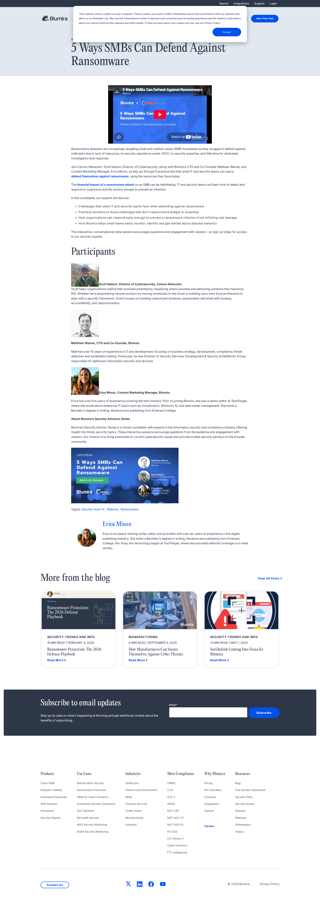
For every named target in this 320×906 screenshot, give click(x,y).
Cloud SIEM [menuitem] (48, 783)
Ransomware (130, 509)
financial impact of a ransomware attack (105, 184)
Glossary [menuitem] (240, 810)
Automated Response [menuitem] (54, 797)
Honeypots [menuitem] (47, 810)
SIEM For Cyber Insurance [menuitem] (92, 797)
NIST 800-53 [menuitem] (175, 824)
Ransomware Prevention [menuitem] (91, 789)
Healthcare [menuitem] (132, 783)
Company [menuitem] (210, 797)
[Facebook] (151, 884)
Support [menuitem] (259, 3)
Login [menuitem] (273, 3)
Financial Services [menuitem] (136, 803)
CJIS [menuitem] (170, 789)
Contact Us (54, 885)
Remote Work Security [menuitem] (90, 783)
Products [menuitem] (47, 774)
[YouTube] (163, 884)
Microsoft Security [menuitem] (88, 817)
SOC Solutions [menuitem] (85, 810)
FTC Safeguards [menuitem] (177, 852)
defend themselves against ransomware (100, 176)
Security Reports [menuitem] (51, 817)
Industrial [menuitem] (130, 824)
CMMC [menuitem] (171, 783)
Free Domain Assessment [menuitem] (250, 789)
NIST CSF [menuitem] (173, 810)
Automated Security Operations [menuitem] (96, 803)
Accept (227, 32)
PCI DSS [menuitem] (172, 831)
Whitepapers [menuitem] (243, 824)
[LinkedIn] (139, 884)
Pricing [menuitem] (208, 783)
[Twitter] (128, 884)
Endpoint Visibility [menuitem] (51, 789)
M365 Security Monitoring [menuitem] (93, 831)
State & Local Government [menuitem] (141, 789)
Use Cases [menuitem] (84, 774)
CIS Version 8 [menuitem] (175, 838)
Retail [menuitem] (128, 797)
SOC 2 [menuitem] (171, 797)
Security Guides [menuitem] (244, 803)
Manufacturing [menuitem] (134, 817)
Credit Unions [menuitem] (133, 810)
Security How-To (93, 509)
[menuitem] (214, 826)
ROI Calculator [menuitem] (213, 789)
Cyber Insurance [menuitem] (177, 845)
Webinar (112, 509)
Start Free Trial (264, 18)
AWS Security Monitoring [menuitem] (92, 824)
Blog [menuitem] (238, 783)
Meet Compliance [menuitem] (180, 774)
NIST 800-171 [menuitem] (175, 817)
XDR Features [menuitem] (49, 803)
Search (223, 3)
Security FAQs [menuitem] (243, 797)
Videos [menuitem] (239, 831)
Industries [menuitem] (133, 774)
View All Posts (268, 578)
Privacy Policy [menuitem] (269, 884)
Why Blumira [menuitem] (214, 774)
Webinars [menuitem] (240, 817)
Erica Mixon (117, 524)
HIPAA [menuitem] (171, 803)
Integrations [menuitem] (241, 3)
